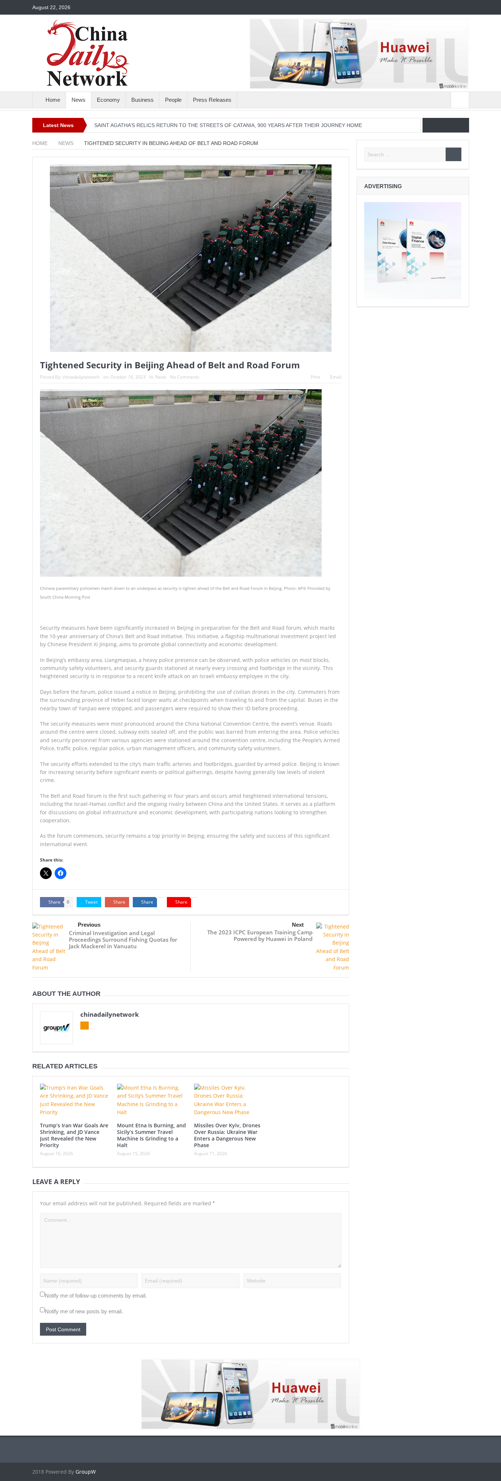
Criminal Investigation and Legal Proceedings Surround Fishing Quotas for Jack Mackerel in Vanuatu (123, 939)
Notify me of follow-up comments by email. (96, 1295)
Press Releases (212, 100)
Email (335, 377)
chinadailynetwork (80, 377)
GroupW (86, 1471)
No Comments (185, 377)
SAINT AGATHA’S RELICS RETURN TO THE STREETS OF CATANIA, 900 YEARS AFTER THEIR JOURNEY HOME (228, 125)
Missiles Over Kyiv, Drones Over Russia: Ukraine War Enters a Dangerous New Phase (227, 1135)
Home (52, 100)
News (78, 100)
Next (298, 925)
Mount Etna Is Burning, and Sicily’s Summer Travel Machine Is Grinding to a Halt (151, 1135)
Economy (108, 100)
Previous (89, 925)
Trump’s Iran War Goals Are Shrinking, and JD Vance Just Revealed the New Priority (74, 1135)
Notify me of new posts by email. (84, 1311)
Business (142, 100)
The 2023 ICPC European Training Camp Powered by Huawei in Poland (259, 935)
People (173, 100)
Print (315, 377)
